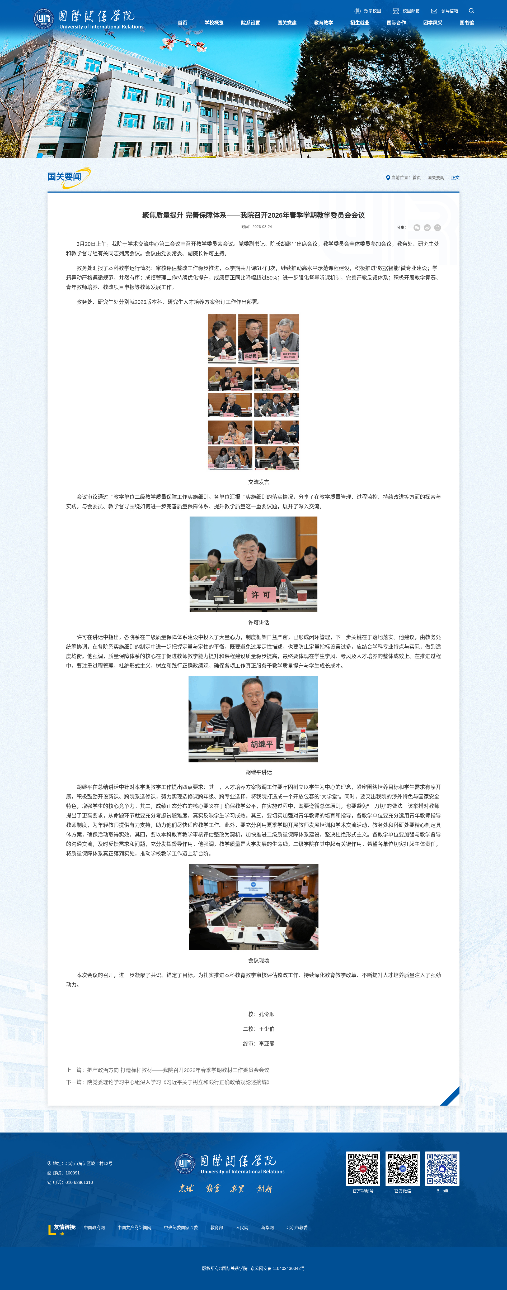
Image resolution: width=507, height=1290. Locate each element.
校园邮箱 (411, 11)
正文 (455, 177)
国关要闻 (436, 177)
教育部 (216, 1227)
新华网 (267, 1227)
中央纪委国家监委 (181, 1227)
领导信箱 (449, 11)
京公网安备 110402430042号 (278, 1268)
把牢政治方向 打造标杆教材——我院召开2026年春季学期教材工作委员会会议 (178, 1070)
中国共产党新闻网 (134, 1227)
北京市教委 (297, 1227)
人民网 (242, 1227)
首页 (416, 177)
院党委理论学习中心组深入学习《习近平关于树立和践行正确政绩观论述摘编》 (179, 1082)
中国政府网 (94, 1227)
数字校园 (372, 11)
